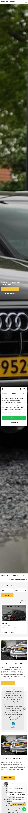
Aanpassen (13, 422)
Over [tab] (23, 393)
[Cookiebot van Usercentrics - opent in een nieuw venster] (20, 389)
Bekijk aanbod (10, 289)
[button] (2, 709)
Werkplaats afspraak (10, 293)
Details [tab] (14, 393)
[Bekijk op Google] (13, 723)
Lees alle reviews (9, 656)
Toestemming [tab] (5, 393)
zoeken (7, 595)
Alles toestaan (14, 417)
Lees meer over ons (8, 683)
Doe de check (8, 778)
